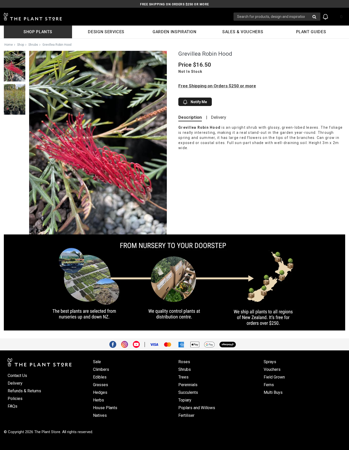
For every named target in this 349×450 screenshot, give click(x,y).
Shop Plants (38, 31)
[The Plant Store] (119, 17)
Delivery (218, 117)
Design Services (106, 31)
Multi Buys (273, 392)
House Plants (105, 407)
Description (190, 117)
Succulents (188, 392)
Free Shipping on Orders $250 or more (174, 4)
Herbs (98, 400)
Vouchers (272, 369)
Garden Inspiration (174, 31)
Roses (184, 361)
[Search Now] (314, 17)
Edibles (100, 377)
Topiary (184, 400)
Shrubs (33, 44)
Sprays (270, 361)
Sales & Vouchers (242, 31)
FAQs (12, 406)
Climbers (101, 369)
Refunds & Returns (24, 390)
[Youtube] (138, 344)
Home (8, 44)
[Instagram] (126, 344)
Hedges (100, 392)
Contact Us (17, 375)
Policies (15, 398)
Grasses (100, 384)
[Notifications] (325, 16)
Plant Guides (311, 31)
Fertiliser (186, 415)
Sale (97, 361)
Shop (20, 44)
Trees (183, 377)
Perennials (187, 384)
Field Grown (274, 377)
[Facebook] (114, 344)
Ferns (269, 384)
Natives (100, 415)
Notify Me (198, 102)
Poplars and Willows (196, 407)
